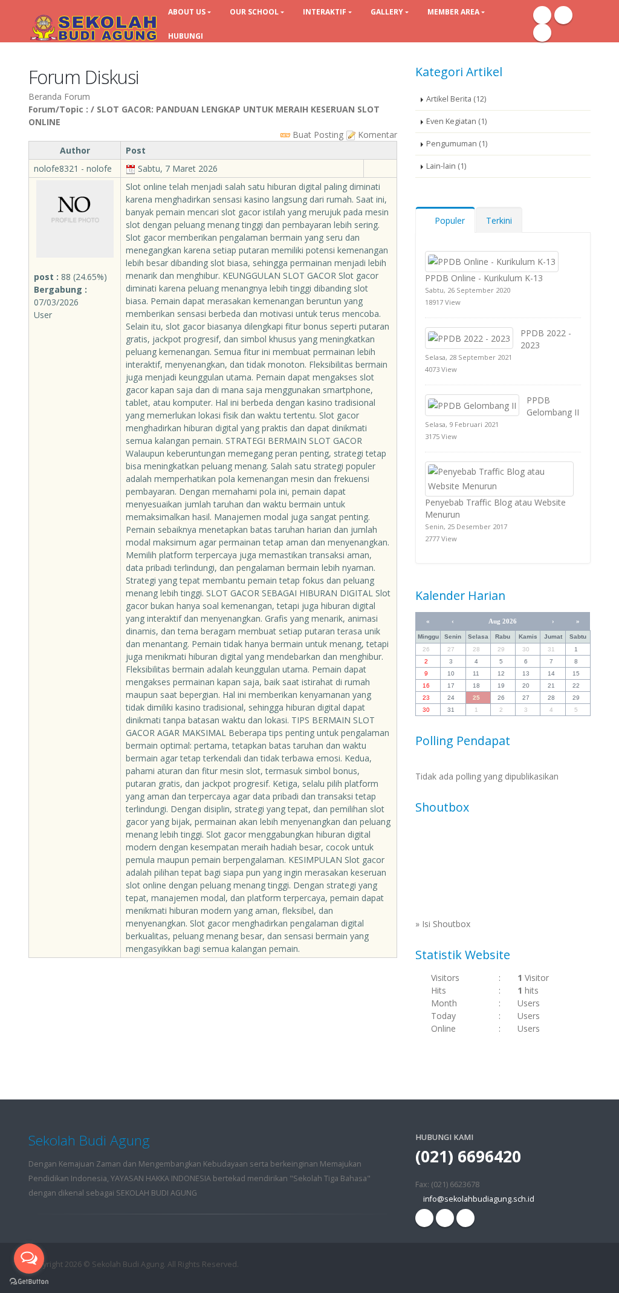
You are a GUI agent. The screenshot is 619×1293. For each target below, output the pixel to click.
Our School (254, 12)
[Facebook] (542, 15)
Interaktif (324, 12)
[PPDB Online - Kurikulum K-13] (492, 261)
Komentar (376, 134)
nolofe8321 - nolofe (73, 168)
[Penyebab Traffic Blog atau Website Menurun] (499, 478)
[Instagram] (563, 15)
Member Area (453, 12)
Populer (448, 220)
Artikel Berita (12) (456, 99)
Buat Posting (316, 134)
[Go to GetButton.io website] (29, 1281)
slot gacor (241, 212)
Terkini (499, 220)
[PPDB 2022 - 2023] (469, 337)
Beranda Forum (59, 96)
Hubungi (185, 36)
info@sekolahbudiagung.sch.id (478, 1199)
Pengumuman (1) (456, 143)
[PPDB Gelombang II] (472, 404)
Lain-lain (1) (446, 166)
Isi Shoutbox (446, 924)
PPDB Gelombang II (553, 406)
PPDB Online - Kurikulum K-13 (484, 278)
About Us (187, 12)
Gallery (387, 12)
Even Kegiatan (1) (456, 121)
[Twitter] (542, 33)
